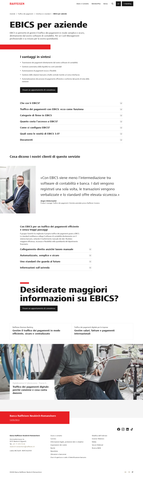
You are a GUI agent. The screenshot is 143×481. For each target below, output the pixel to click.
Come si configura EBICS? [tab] (35, 127)
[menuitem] (82, 3)
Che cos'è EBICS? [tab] (30, 103)
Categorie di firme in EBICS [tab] (36, 115)
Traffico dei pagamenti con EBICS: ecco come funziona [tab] (52, 109)
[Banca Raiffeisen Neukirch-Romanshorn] (17, 4)
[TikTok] (131, 429)
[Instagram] (123, 429)
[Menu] (118, 3)
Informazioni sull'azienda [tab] (35, 267)
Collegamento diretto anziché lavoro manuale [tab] (46, 249)
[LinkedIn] (127, 429)
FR (129, 472)
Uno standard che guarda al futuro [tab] (40, 261)
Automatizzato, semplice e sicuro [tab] (39, 255)
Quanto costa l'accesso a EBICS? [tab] (39, 121)
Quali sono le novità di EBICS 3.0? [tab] (40, 133)
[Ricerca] (112, 3)
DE (125, 472)
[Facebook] (118, 429)
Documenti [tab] (26, 139)
